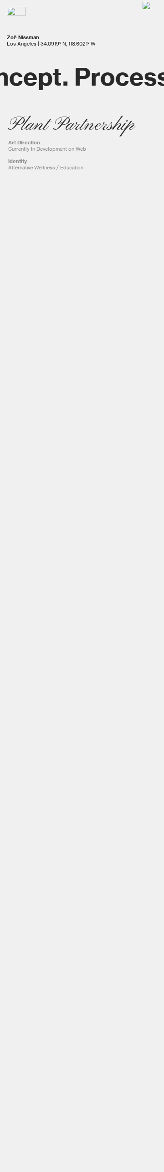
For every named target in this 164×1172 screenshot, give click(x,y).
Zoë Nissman (23, 37)
